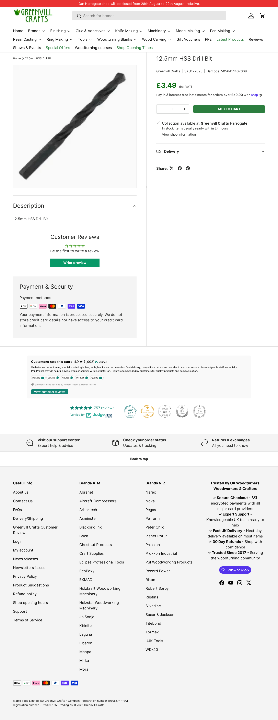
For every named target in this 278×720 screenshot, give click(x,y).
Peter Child (155, 527)
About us (20, 492)
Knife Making (126, 31)
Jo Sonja (86, 617)
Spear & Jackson (160, 614)
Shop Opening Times (135, 48)
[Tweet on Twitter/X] (171, 168)
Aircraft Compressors (97, 501)
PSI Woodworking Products (169, 562)
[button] (262, 15)
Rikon (150, 580)
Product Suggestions (31, 585)
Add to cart (229, 109)
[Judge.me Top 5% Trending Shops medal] (199, 411)
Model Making (188, 31)
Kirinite (85, 625)
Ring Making (57, 39)
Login (18, 541)
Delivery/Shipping (28, 518)
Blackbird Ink (90, 527)
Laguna (85, 634)
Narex (151, 492)
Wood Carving (154, 39)
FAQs (17, 510)
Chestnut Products (95, 545)
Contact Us (23, 501)
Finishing (58, 31)
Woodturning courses (93, 48)
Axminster (88, 518)
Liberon (85, 643)
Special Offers (58, 48)
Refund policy (25, 594)
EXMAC (85, 580)
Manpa (85, 652)
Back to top (139, 459)
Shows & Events (27, 48)
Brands (34, 31)
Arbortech (88, 510)
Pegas (151, 510)
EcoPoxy (86, 571)
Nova (150, 501)
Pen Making (220, 31)
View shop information (179, 134)
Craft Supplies (91, 553)
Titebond (153, 623)
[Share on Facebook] (180, 168)
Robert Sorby (157, 588)
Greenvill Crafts (168, 71)
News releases (25, 559)
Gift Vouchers (188, 39)
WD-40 (152, 649)
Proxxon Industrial (161, 553)
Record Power (158, 571)
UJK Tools (154, 641)
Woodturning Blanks (114, 39)
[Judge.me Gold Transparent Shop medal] (147, 411)
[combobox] (149, 15)
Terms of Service (27, 620)
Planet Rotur (156, 536)
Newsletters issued (29, 568)
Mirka (84, 660)
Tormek (152, 632)
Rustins (152, 597)
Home (18, 31)
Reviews (256, 39)
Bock (83, 536)
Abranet (86, 492)
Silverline (153, 606)
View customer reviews (50, 392)
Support (20, 611)
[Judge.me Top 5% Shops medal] (182, 411)
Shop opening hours (30, 602)
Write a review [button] (74, 263)
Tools (82, 39)
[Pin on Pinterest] (188, 168)
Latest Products (230, 39)
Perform (153, 518)
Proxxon (153, 545)
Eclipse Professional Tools (101, 562)
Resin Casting (25, 39)
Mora (83, 669)
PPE (208, 39)
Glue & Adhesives (90, 31)
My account (23, 550)
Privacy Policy (25, 576)
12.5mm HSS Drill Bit (38, 58)
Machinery (157, 31)
